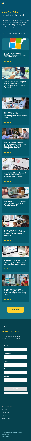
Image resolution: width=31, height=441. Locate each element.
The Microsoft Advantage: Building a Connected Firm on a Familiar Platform (15, 55)
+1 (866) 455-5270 (10, 331)
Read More (7, 61)
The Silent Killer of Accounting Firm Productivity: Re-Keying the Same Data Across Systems (15, 262)
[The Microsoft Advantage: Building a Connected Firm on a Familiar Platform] (15, 44)
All (3, 34)
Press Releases (19, 34)
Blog (9, 34)
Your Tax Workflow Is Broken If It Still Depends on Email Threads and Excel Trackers (15, 174)
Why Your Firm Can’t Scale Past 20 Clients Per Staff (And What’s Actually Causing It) (15, 203)
